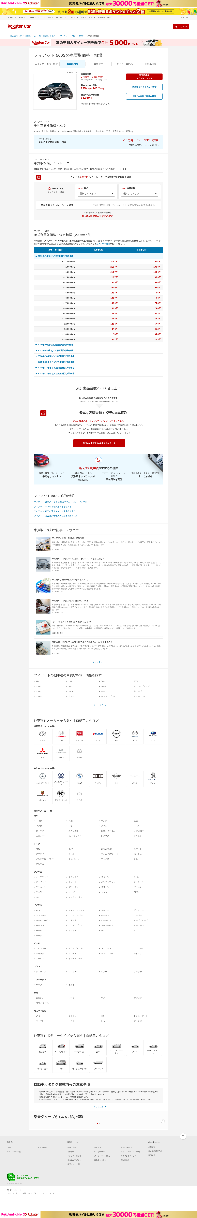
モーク (39, 935)
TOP (9, 1148)
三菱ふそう (41, 836)
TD (102, 1016)
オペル (72, 854)
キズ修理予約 (99, 1152)
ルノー (104, 971)
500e (38, 686)
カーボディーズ (141, 920)
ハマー (39, 897)
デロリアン (74, 887)
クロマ (39, 696)
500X (103, 686)
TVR (38, 910)
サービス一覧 (12, 1193)
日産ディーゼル (108, 831)
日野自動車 (139, 831)
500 (103, 681)
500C (136, 681)
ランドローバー (76, 915)
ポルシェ (138, 854)
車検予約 (70, 1152)
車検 (98, 64)
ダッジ (104, 892)
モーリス (40, 930)
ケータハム (106, 920)
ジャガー (105, 910)
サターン (105, 877)
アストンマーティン (78, 910)
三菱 (136, 821)
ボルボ (72, 985)
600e (38, 691)
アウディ (40, 854)
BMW (71, 849)
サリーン (105, 887)
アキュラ (138, 836)
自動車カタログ (100, 1160)
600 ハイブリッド (142, 686)
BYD (38, 1016)
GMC (136, 892)
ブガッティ (139, 971)
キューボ (138, 691)
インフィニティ (76, 897)
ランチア (73, 953)
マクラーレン (107, 925)
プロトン (73, 1016)
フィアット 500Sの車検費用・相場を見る (53, 506)
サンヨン (138, 998)
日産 (71, 821)
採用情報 (151, 1155)
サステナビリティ (48, 1193)
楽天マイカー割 (73, 1164)
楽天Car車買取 (103, 244)
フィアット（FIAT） (68, 36)
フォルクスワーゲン (110, 854)
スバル (104, 826)
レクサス (105, 836)
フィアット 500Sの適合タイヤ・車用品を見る (55, 511)
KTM (103, 1021)
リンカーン (41, 887)
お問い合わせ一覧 (29, 1193)
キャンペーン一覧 (14, 1152)
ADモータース (42, 1003)
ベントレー (41, 915)
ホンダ (104, 821)
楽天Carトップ (16, 36)
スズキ (137, 826)
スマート (138, 849)
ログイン (183, 26)
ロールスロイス (43, 920)
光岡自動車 (74, 831)
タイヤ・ (125, 64)
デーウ (72, 998)
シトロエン (41, 971)
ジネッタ (73, 920)
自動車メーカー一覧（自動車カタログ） (41, 36)
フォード (73, 882)
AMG (38, 849)
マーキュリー (140, 882)
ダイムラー (139, 910)
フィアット (106, 948)
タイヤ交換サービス (128, 1156)
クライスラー (75, 877)
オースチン (139, 925)
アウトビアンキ (76, 948)
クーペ (72, 696)
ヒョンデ (40, 998)
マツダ (39, 826)
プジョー (73, 971)
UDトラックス (75, 836)
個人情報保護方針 (155, 1151)
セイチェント (140, 696)
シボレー (138, 877)
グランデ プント (108, 696)
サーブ (39, 985)
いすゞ (72, 826)
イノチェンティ (76, 958)
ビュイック (41, 882)
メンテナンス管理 (74, 1156)
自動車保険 (125, 1160)
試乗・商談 (71, 1148)
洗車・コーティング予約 (130, 1152)
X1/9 (71, 691)
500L (71, 686)
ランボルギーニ (108, 953)
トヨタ (39, 821)
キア (103, 998)
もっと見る (98, 662)
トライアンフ (75, 930)
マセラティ (41, 953)
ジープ (72, 892)
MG (102, 930)
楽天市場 (184, 17)
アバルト (40, 958)
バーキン (40, 1021)
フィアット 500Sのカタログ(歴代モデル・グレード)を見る (60, 502)
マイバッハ (74, 859)
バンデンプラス (76, 925)
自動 (150, 64)
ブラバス (105, 859)
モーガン (40, 925)
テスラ (39, 892)
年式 (83, 188)
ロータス (105, 915)
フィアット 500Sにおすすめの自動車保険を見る (56, 516)
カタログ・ (46, 64)
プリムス (138, 887)
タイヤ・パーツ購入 (102, 1156)
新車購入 (97, 1148)
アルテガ (40, 864)
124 (37, 681)
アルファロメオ (43, 948)
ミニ (136, 859)
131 (70, 681)
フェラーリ (139, 948)
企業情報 (151, 1147)
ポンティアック (108, 882)
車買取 (72, 64)
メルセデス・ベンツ (45, 859)
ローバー (138, 915)
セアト (72, 1021)
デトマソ (138, 953)
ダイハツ (40, 831)
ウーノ (104, 691)
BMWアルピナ (107, 849)
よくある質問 (41, 1148)
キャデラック (42, 877)
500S (81, 36)
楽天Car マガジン (74, 1160)
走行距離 (128, 188)
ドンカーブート (141, 1016)
